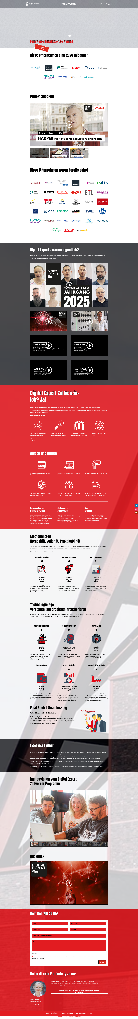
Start (47, 1013)
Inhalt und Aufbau (72, 1013)
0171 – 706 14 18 (34, 1004)
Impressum (66, 1016)
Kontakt (89, 1013)
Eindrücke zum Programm (58, 1013)
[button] (32, 816)
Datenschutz (60, 1016)
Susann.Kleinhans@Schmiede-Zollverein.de (87, 983)
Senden (102, 962)
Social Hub (82, 1013)
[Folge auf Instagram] (136, 509)
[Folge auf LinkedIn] (136, 505)
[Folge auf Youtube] (136, 512)
